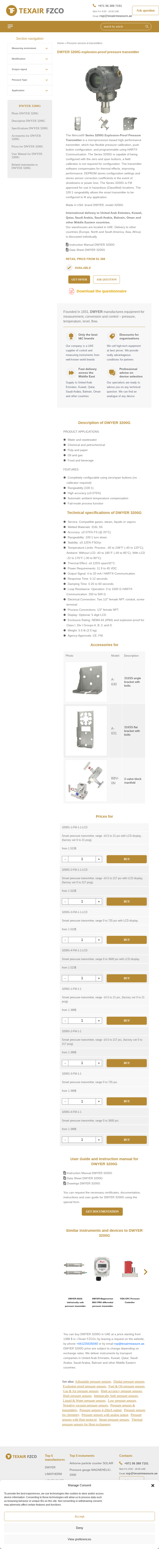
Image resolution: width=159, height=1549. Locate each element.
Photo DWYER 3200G (25, 113)
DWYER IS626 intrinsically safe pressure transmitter (75, 1302)
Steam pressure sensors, (114, 1419)
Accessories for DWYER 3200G (26, 137)
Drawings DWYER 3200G (83, 1183)
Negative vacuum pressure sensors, (86, 1405)
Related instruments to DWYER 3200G (25, 166)
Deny (79, 1528)
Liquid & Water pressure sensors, (84, 1400)
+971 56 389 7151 (110, 5)
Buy (127, 859)
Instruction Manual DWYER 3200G (92, 244)
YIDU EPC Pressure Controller (130, 1301)
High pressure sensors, (77, 1396)
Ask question (145, 10)
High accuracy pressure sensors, (122, 1391)
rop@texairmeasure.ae (115, 16)
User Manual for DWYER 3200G (27, 155)
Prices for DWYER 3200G (27, 146)
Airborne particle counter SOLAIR (91, 1463)
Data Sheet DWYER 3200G (87, 249)
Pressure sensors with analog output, (105, 1415)
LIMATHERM (53, 1474)
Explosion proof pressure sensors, (85, 1386)
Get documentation (102, 1211)
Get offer (79, 279)
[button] (153, 1485)
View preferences (79, 1539)
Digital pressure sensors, (129, 1381)
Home (60, 43)
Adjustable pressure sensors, (93, 1381)
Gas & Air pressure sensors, (81, 1391)
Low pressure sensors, (122, 1400)
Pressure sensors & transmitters (84, 43)
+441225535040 (87, 1343)
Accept (79, 1516)
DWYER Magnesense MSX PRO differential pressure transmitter (102, 1302)
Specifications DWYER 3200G (30, 128)
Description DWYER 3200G (28, 120)
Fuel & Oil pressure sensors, (126, 1386)
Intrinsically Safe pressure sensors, (116, 1396)
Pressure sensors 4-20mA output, (101, 1410)
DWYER (50, 1467)
